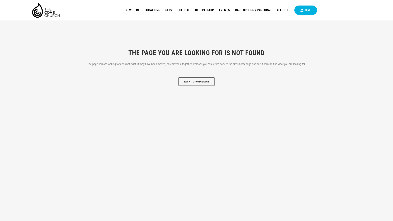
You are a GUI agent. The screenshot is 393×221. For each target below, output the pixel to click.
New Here (132, 10)
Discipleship (204, 10)
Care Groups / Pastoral (253, 10)
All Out (282, 10)
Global (184, 10)
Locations (152, 10)
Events (224, 10)
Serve (169, 10)
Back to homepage (196, 81)
